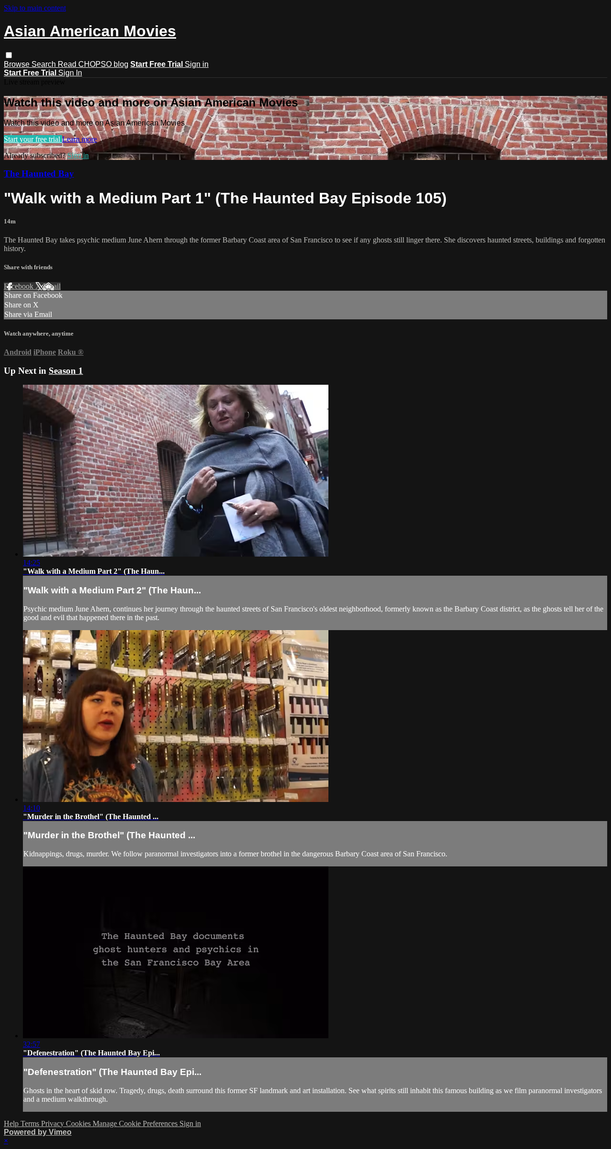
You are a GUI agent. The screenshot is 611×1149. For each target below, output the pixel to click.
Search (45, 64)
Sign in (197, 64)
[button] (9, 55)
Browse (18, 64)
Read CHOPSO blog (93, 64)
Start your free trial (33, 139)
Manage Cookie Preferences (136, 1123)
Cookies (79, 1123)
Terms (31, 1123)
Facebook (19, 286)
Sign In (70, 73)
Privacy (53, 1123)
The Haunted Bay (39, 174)
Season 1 (66, 371)
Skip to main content (35, 8)
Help (12, 1123)
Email (52, 286)
